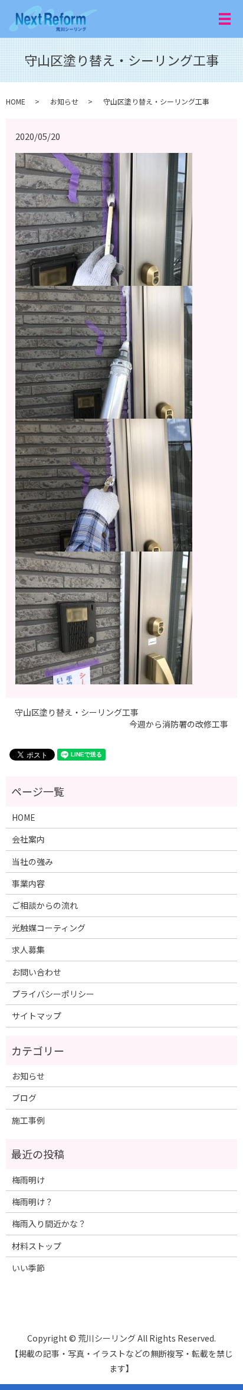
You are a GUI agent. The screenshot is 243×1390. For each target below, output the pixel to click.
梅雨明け (28, 1180)
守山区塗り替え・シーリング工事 (77, 712)
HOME (15, 101)
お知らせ (64, 101)
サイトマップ (36, 1016)
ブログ (24, 1098)
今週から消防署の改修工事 (178, 724)
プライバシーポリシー (53, 994)
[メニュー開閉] (225, 19)
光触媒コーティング (49, 928)
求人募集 (28, 949)
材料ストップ (36, 1246)
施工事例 (28, 1120)
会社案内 (28, 839)
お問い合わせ (36, 972)
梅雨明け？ (32, 1202)
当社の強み (32, 861)
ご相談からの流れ (45, 905)
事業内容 (28, 883)
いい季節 (28, 1268)
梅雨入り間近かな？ (49, 1223)
